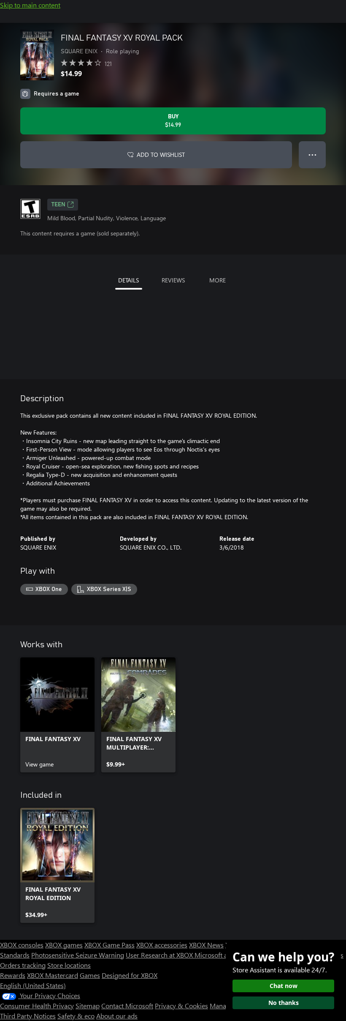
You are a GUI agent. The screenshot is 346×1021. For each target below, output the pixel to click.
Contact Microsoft (127, 1005)
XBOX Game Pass (109, 944)
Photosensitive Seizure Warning (77, 954)
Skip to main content (30, 4)
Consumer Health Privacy (37, 1005)
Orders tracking (23, 965)
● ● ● (312, 154)
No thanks (283, 1003)
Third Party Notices (28, 1015)
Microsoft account (221, 954)
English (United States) (33, 985)
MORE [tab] (217, 280)
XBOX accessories (161, 944)
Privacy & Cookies (181, 1005)
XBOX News (206, 944)
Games (90, 975)
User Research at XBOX (160, 954)
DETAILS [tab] (128, 280)
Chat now (283, 986)
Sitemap (88, 1005)
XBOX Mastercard (52, 975)
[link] (57, 714)
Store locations (69, 965)
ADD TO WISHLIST (161, 155)
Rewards (12, 975)
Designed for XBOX (129, 975)
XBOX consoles (21, 944)
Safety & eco (76, 1015)
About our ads (117, 1015)
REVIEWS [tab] (173, 280)
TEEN (58, 205)
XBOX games (64, 944)
